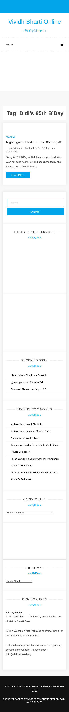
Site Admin (14, 148)
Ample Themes (34, 702)
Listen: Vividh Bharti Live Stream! (28, 375)
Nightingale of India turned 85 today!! (33, 142)
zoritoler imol (17, 424)
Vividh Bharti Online (34, 21)
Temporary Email (20, 445)
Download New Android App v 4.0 (28, 389)
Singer (10, 137)
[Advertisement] (34, 72)
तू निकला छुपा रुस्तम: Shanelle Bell (27, 382)
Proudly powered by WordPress (22, 699)
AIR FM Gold (35, 424)
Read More (18, 175)
